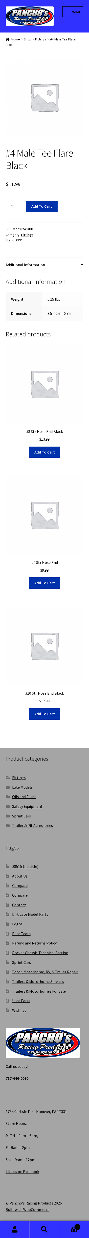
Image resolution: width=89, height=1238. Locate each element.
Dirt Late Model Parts (30, 914)
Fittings (40, 39)
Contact (19, 904)
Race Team (21, 933)
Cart (68, 1225)
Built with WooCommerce (27, 1209)
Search (44, 1229)
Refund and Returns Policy (34, 943)
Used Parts (21, 1000)
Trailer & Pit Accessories (32, 825)
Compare (20, 885)
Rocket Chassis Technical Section (40, 952)
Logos (17, 923)
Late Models (22, 787)
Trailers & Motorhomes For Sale (39, 991)
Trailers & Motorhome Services (38, 981)
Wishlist (19, 1010)
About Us (19, 876)
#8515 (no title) (25, 866)
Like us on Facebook (22, 1171)
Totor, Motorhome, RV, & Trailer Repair (45, 971)
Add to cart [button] (44, 452)
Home (15, 39)
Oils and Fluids (24, 796)
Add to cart (41, 206)
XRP (19, 240)
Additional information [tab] (25, 264)
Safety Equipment (27, 806)
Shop (27, 39)
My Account (15, 1229)
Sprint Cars (21, 816)
